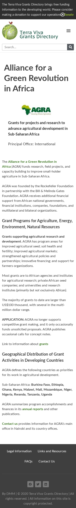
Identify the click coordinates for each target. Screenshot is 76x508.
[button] (68, 30)
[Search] (70, 47)
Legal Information (19, 451)
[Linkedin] (46, 484)
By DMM (8, 493)
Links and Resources (52, 451)
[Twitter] (38, 484)
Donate (69, 14)
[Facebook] (30, 484)
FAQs (28, 461)
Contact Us (47, 461)
